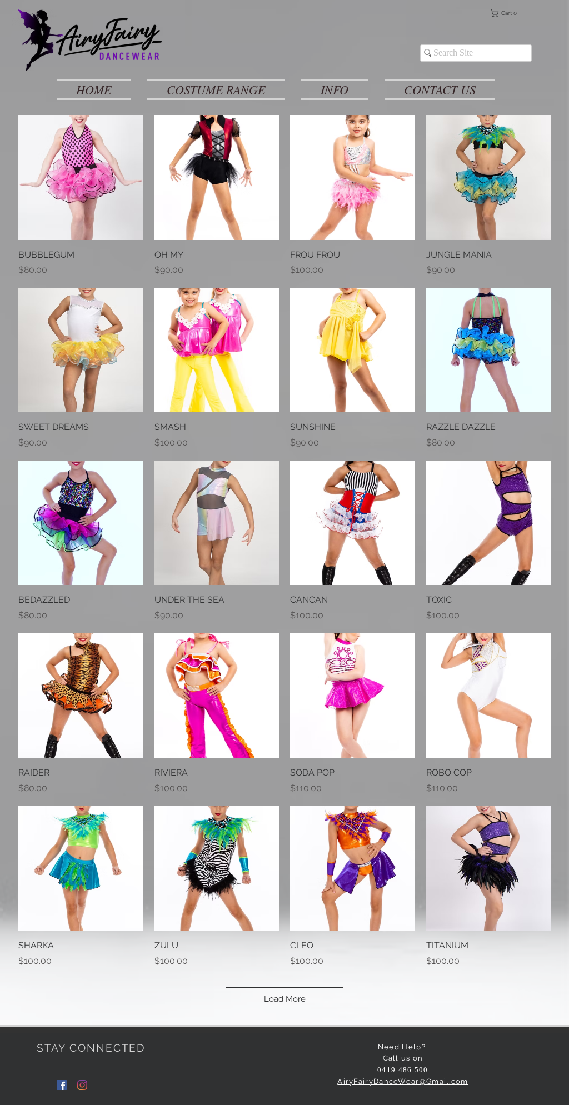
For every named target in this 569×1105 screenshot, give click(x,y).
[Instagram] (82, 1085)
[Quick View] (80, 177)
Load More (285, 999)
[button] (511, 13)
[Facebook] (62, 1085)
